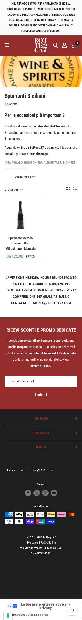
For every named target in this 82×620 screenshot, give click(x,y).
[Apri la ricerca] (55, 45)
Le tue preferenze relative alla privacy (45, 606)
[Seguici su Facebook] (28, 493)
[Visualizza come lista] (75, 189)
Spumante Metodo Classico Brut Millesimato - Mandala (20, 243)
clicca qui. (42, 154)
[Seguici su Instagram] (36, 493)
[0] (74, 45)
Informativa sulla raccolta (26, 615)
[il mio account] (64, 45)
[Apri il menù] (7, 45)
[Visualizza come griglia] (68, 189)
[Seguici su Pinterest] (45, 493)
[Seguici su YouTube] (54, 493)
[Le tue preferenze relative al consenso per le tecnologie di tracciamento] (8, 615)
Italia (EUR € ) (38, 470)
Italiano (11, 470)
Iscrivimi (41, 395)
